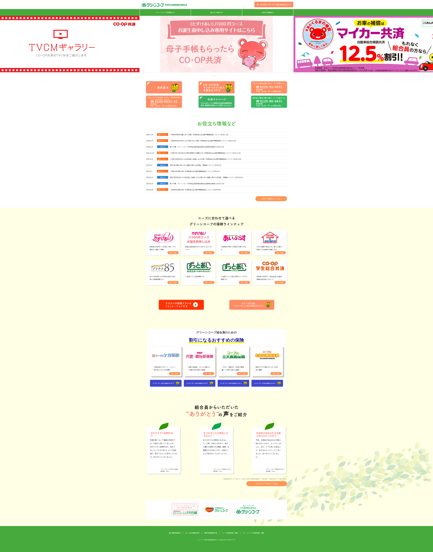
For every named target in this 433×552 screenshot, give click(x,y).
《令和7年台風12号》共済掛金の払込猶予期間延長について (191, 171)
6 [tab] (225, 76)
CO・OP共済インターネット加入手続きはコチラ (274, 4)
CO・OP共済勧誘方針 (192, 533)
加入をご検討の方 (216, 12)
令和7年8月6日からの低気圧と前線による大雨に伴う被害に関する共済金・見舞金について (202, 177)
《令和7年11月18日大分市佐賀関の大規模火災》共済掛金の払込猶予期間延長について (200, 153)
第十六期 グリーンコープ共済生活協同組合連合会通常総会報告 (192, 183)
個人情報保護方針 (175, 533)
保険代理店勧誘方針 (210, 533)
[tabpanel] (216, 44)
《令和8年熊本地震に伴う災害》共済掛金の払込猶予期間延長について (195, 134)
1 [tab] (208, 76)
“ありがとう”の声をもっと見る (267, 483)
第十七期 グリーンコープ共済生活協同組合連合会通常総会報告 (192, 147)
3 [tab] (215, 76)
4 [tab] (218, 76)
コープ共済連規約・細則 (230, 533)
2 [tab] (211, 76)
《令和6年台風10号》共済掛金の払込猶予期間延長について (191, 190)
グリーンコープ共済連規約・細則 (253, 533)
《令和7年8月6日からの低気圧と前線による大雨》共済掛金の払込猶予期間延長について (201, 159)
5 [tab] (221, 76)
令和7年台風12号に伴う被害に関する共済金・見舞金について (191, 165)
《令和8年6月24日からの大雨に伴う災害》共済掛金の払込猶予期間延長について (198, 141)
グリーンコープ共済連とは (165, 12)
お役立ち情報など (267, 12)
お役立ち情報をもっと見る (271, 199)
